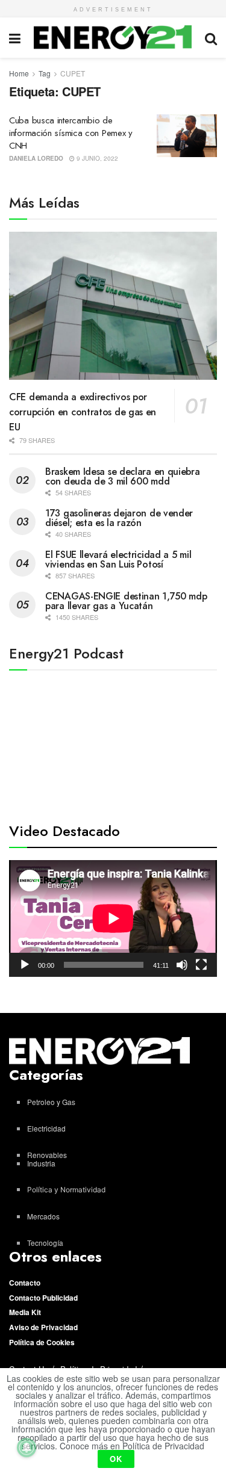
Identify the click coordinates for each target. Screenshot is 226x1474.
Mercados (43, 1216)
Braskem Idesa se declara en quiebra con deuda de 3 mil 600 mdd (122, 476)
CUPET (72, 73)
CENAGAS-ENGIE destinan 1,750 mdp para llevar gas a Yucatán (126, 601)
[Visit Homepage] (113, 37)
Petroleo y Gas (51, 1102)
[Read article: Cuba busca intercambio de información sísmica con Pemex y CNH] (187, 136)
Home (19, 73)
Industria (41, 1163)
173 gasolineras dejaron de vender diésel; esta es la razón (119, 518)
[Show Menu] (14, 37)
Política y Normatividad (66, 1189)
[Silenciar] (182, 965)
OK (116, 1458)
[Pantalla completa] (201, 965)
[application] (113, 918)
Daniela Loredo (36, 158)
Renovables (47, 1155)
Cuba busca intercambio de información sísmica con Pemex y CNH (71, 133)
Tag (45, 73)
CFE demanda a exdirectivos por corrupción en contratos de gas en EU (82, 412)
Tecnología (45, 1242)
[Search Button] (211, 37)
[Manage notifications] (26, 1447)
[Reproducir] (25, 965)
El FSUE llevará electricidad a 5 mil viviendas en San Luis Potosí (118, 559)
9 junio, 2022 (96, 158)
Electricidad (46, 1128)
